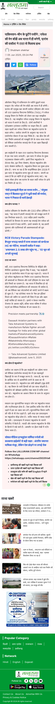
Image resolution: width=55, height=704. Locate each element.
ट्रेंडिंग (39, 14)
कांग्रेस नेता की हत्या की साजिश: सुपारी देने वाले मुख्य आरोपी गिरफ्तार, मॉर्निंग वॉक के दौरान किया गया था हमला (37, 538)
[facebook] (26, 681)
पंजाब (40, 644)
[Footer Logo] (27, 674)
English (16, 662)
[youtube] (40, 681)
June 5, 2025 (35, 357)
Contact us (8, 694)
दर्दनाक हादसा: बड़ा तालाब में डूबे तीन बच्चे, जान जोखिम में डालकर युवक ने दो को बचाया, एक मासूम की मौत (37, 582)
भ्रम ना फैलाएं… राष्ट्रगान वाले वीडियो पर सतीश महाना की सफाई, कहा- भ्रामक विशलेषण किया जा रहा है (37, 552)
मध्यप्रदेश (42, 19)
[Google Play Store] (17, 686)
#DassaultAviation (18, 337)
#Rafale (32, 337)
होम (6, 14)
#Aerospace (29, 340)
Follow (33, 65)
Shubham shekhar (19, 50)
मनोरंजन (28, 14)
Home (6, 24)
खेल (48, 14)
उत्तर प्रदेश (11, 19)
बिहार (27, 19)
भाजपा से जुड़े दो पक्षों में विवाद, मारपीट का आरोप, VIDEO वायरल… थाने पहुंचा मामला (37, 523)
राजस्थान (29, 644)
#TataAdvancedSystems (30, 334)
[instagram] (36, 681)
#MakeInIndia (15, 340)
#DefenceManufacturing (21, 344)
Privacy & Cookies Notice (14, 697)
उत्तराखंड (20, 19)
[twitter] (31, 681)
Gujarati (29, 662)
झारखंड (34, 19)
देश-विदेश (17, 14)
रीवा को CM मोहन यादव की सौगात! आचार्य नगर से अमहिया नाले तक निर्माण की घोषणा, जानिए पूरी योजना (38, 567)
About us (19, 694)
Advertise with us (34, 694)
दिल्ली (3, 19)
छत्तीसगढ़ (50, 19)
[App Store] (36, 686)
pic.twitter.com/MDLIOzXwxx (23, 347)
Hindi (5, 662)
